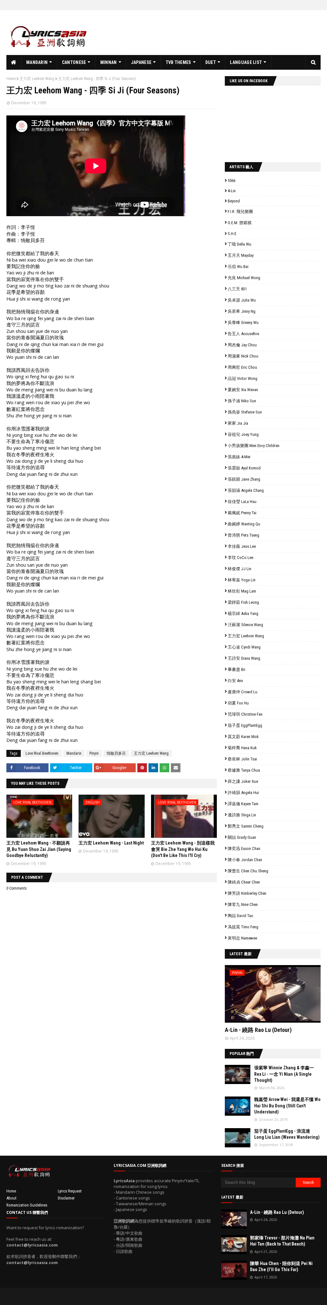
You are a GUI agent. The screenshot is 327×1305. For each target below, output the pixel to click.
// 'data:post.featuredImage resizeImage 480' (265, 997)
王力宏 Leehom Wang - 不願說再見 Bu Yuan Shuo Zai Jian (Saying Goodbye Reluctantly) (38, 849)
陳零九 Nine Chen (243, 904)
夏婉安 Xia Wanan (243, 389)
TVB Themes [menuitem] (178, 62)
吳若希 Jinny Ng (241, 311)
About (11, 1198)
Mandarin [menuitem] (37, 62)
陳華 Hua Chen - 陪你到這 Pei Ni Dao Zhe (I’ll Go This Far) (281, 1266)
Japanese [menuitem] (141, 62)
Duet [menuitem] (210, 62)
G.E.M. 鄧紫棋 (240, 222)
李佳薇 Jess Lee (242, 546)
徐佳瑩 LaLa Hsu (242, 501)
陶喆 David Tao (240, 915)
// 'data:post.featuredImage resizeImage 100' (237, 1074)
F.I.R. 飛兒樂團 (240, 211)
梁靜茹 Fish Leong (243, 602)
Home (11, 78)
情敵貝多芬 (116, 753)
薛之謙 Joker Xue (243, 781)
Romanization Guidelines (26, 1205)
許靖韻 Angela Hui (243, 792)
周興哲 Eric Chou (242, 367)
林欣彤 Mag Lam (242, 591)
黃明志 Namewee (242, 938)
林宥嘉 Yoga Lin (241, 580)
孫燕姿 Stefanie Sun (245, 412)
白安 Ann (235, 680)
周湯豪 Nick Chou (243, 356)
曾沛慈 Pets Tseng (243, 535)
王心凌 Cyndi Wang (244, 647)
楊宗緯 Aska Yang (243, 613)
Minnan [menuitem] (108, 62)
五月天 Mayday (241, 255)
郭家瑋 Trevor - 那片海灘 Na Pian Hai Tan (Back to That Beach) (282, 1241)
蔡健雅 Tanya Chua (244, 770)
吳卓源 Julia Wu (242, 300)
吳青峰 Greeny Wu (243, 322)
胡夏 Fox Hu (238, 703)
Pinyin (94, 753)
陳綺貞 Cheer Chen (244, 882)
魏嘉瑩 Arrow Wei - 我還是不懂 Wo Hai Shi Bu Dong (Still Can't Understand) (287, 1105)
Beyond (234, 201)
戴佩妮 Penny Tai (242, 512)
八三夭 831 (237, 289)
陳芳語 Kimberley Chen (247, 893)
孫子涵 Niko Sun (242, 400)
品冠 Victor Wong (242, 378)
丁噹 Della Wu (239, 244)
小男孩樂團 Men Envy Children (253, 445)
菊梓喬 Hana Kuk (242, 747)
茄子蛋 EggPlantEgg (245, 725)
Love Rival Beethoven (42, 753)
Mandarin (73, 753)
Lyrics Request (70, 1191)
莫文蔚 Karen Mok (243, 736)
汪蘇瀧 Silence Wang (245, 624)
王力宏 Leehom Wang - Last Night (111, 842)
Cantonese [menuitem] (74, 62)
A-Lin (232, 190)
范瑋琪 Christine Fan (245, 714)
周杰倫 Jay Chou (242, 344)
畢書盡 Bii (236, 669)
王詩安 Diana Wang (244, 658)
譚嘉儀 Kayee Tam (243, 803)
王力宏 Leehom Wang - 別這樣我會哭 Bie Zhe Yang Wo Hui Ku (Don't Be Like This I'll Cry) (183, 849)
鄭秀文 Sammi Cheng (245, 826)
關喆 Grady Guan (242, 837)
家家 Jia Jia (238, 423)
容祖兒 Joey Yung (243, 434)
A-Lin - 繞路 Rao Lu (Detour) (258, 1029)
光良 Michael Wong (244, 277)
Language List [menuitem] (246, 62)
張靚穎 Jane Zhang (244, 479)
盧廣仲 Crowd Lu (242, 691)
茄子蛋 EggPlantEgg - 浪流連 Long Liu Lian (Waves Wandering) (287, 1134)
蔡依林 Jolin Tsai (242, 759)
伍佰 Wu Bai (238, 266)
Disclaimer (66, 1198)
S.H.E (232, 233)
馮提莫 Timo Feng (243, 926)
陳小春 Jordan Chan (245, 859)
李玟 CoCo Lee (240, 557)
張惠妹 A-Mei (239, 456)
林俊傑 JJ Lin (239, 568)
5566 (231, 180)
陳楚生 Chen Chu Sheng (248, 871)
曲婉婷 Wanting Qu (244, 524)
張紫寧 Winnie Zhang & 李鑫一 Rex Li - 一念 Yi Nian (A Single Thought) (284, 1074)
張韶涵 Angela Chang (246, 490)
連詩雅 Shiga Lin (242, 815)
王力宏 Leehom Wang (36, 78)
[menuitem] (13, 62)
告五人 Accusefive (243, 333)
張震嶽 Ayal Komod (244, 468)
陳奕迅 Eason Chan (244, 848)
